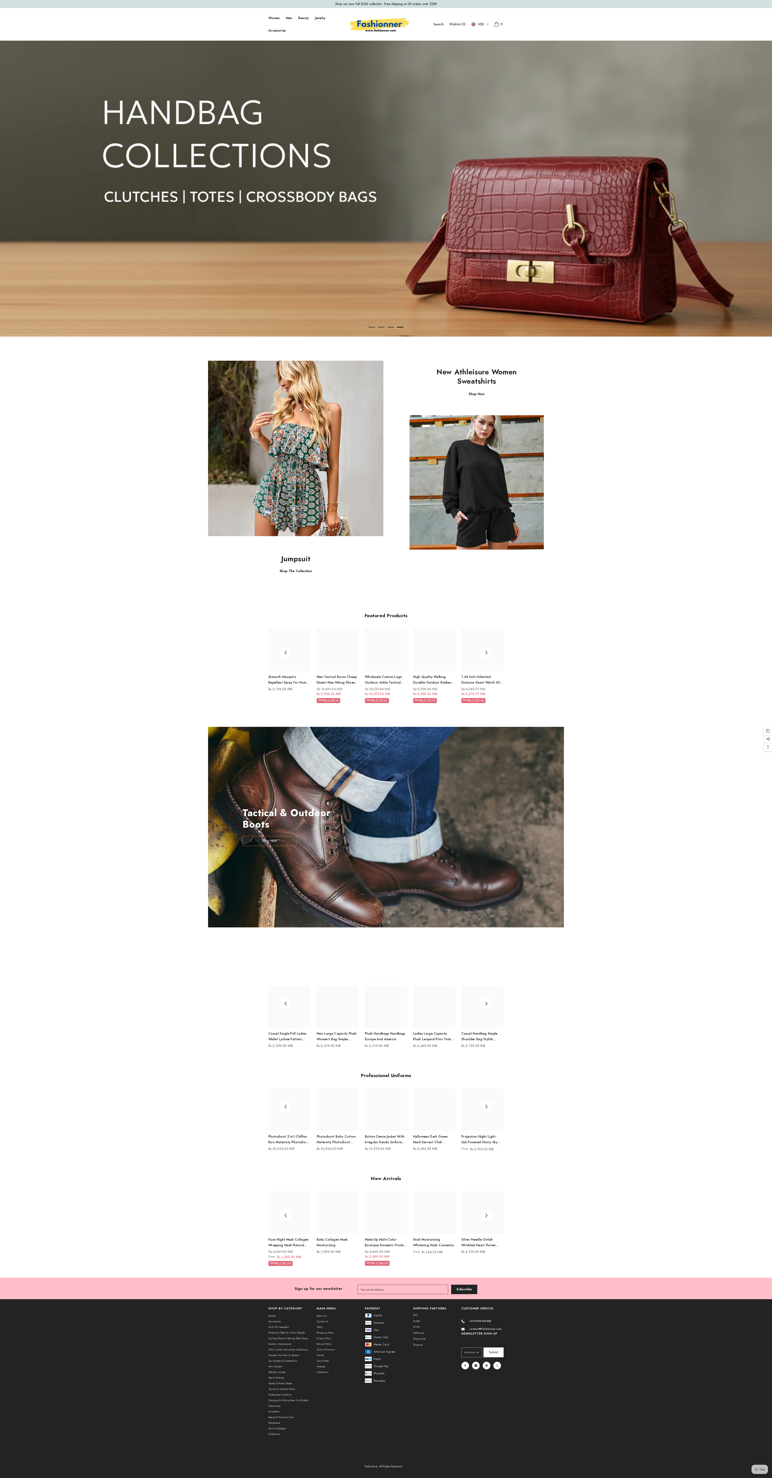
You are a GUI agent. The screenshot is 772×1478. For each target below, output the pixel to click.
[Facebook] (465, 1365)
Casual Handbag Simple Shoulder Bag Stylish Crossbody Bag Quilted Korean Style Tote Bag (479, 1036)
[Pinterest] (486, 1365)
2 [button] (381, 327)
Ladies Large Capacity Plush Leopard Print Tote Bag (432, 1036)
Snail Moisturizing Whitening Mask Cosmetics (433, 1242)
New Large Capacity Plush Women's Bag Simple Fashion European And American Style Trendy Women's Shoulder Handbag (337, 1036)
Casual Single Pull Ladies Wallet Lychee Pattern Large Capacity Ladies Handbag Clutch (287, 1036)
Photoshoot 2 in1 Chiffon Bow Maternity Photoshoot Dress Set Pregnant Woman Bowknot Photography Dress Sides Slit (289, 1139)
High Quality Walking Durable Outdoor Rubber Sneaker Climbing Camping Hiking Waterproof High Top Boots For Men (434, 680)
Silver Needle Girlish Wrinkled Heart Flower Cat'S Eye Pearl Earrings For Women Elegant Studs (481, 1242)
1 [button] (372, 327)
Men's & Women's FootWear (390, 4)
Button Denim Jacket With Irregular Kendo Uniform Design (384, 1139)
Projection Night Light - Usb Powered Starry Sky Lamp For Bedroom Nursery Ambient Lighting (482, 1139)
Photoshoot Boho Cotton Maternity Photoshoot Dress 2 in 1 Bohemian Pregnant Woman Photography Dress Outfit (336, 1139)
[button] (20, 188)
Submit (493, 1352)
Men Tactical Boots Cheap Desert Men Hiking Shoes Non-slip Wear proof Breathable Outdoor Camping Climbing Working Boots (338, 680)
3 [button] (391, 327)
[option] (386, 4)
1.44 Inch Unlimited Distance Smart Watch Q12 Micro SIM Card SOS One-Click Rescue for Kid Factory (482, 680)
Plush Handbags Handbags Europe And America (385, 1036)
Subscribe (464, 1289)
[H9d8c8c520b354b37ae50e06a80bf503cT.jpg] (476, 482)
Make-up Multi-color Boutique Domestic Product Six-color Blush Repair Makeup (386, 1242)
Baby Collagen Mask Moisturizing (332, 1242)
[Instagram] (476, 1365)
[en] (473, 24)
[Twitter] (497, 1365)
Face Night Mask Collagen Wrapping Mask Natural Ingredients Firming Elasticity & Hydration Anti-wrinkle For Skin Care (289, 1242)
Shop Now (269, 840)
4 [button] (400, 327)
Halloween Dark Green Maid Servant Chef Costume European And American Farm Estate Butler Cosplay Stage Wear (434, 1139)
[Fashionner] (296, 448)
